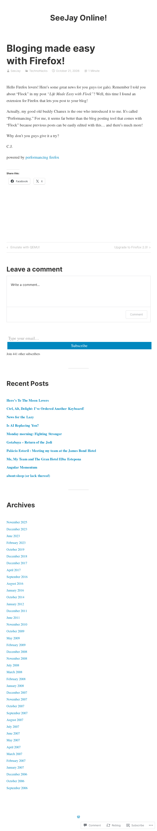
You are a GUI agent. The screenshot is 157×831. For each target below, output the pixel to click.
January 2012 (15, 604)
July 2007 (13, 726)
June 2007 (13, 733)
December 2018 (17, 556)
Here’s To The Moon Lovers (28, 400)
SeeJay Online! (78, 17)
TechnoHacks (38, 70)
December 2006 (17, 774)
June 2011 (13, 617)
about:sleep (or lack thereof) (28, 475)
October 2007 (15, 706)
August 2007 (15, 720)
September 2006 (17, 788)
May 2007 (13, 740)
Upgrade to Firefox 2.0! (131, 248)
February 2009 (16, 645)
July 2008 (13, 665)
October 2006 (15, 781)
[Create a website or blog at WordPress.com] (78, 817)
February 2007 (16, 760)
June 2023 (13, 536)
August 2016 (15, 583)
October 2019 (15, 549)
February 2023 (16, 542)
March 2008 (14, 672)
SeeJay (16, 70)
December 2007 (17, 692)
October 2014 (15, 597)
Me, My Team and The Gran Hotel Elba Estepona (44, 459)
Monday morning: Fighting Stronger (34, 433)
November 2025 (17, 522)
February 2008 (16, 679)
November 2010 (17, 624)
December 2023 (17, 529)
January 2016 (15, 590)
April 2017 (14, 570)
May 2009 (13, 638)
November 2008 (17, 658)
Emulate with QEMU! (22, 248)
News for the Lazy (20, 417)
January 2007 (15, 767)
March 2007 (14, 754)
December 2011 (17, 611)
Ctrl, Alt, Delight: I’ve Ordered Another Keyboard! (45, 408)
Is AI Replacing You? (23, 425)
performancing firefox (42, 157)
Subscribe (79, 345)
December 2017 (17, 563)
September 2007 (17, 713)
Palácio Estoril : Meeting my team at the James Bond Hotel (51, 450)
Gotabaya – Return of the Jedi (29, 442)
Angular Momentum (22, 467)
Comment (136, 314)
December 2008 (17, 651)
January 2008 (15, 685)
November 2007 (17, 699)
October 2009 (15, 631)
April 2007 (14, 747)
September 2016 (17, 576)
